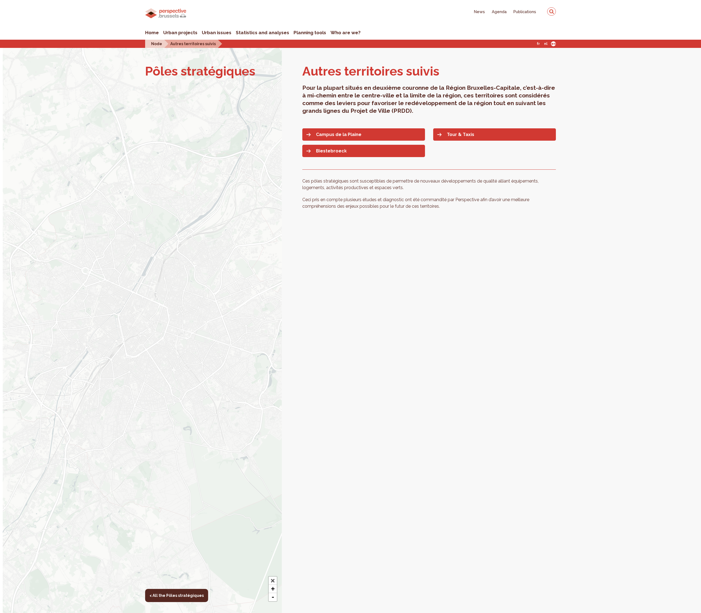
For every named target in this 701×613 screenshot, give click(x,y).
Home (152, 32)
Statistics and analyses (262, 32)
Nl (545, 44)
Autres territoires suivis (193, 44)
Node (156, 44)
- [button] (273, 597)
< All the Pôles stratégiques (177, 595)
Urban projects (180, 32)
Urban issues (216, 32)
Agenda (499, 11)
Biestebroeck (331, 151)
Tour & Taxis (460, 134)
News (479, 11)
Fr (538, 44)
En (553, 44)
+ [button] (273, 588)
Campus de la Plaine (338, 134)
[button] (273, 581)
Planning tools (310, 32)
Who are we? (346, 32)
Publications (524, 11)
